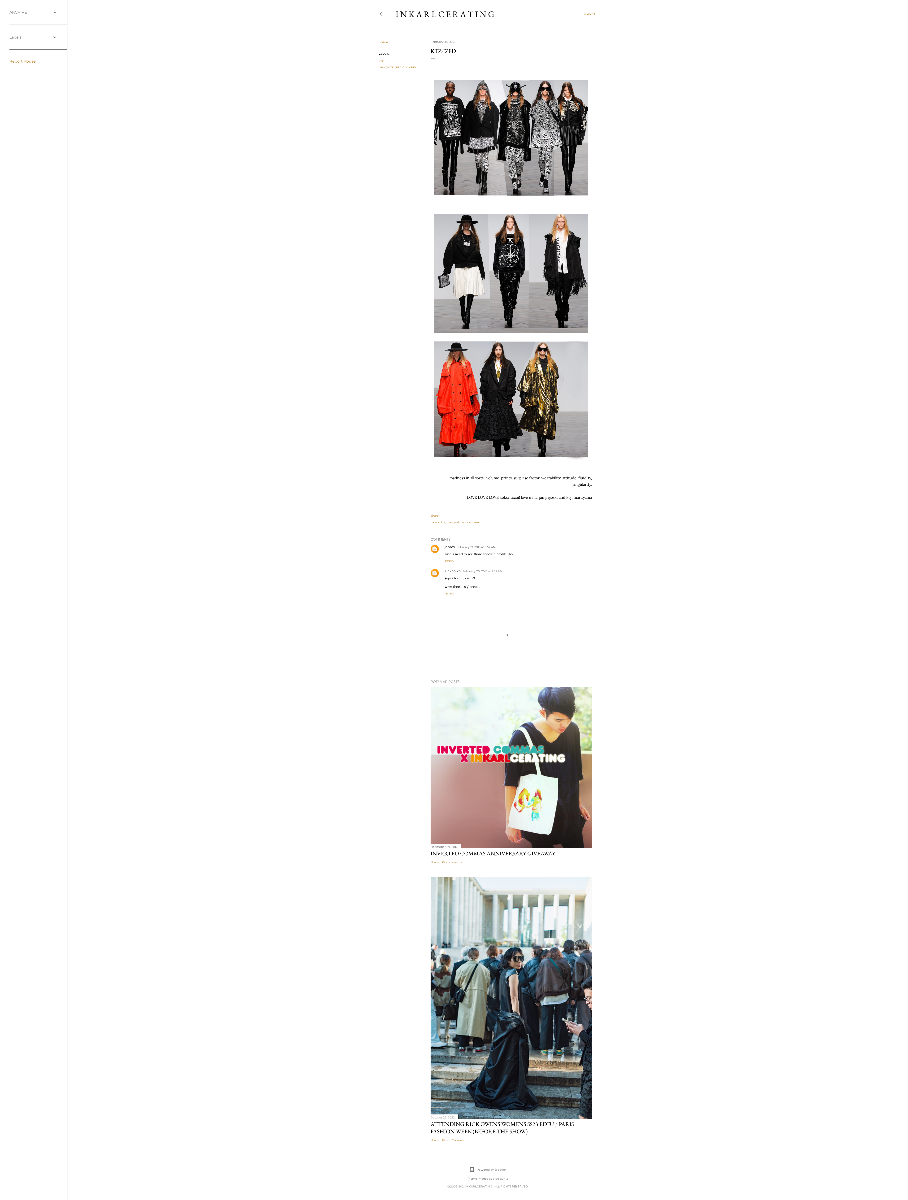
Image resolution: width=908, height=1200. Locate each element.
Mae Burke (500, 1178)
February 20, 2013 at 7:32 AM (482, 571)
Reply (449, 561)
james (450, 547)
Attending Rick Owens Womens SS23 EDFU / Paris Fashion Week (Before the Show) (502, 1127)
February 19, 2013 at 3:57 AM (476, 547)
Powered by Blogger (491, 1169)
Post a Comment (454, 1140)
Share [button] (383, 42)
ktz (381, 61)
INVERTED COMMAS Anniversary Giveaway (493, 853)
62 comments (452, 862)
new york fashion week (397, 67)
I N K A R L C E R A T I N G (445, 14)
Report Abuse (22, 61)
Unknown (453, 571)
